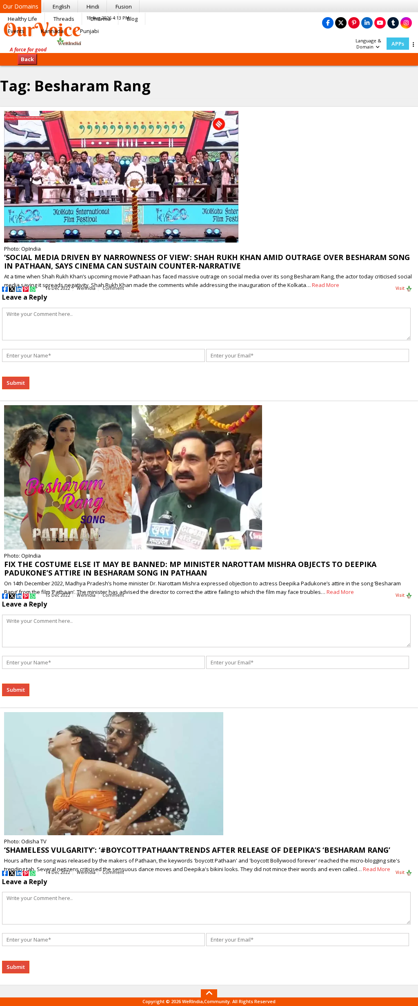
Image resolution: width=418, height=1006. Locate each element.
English (61, 6)
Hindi (93, 6)
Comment (113, 288)
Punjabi (89, 31)
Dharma (101, 18)
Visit (401, 288)
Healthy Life (22, 18)
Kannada (52, 31)
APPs (397, 43)
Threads (63, 18)
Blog (132, 18)
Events (16, 31)
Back (27, 59)
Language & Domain (368, 44)
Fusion (124, 6)
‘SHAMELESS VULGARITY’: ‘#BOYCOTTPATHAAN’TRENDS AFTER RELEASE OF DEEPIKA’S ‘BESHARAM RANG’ (197, 850)
